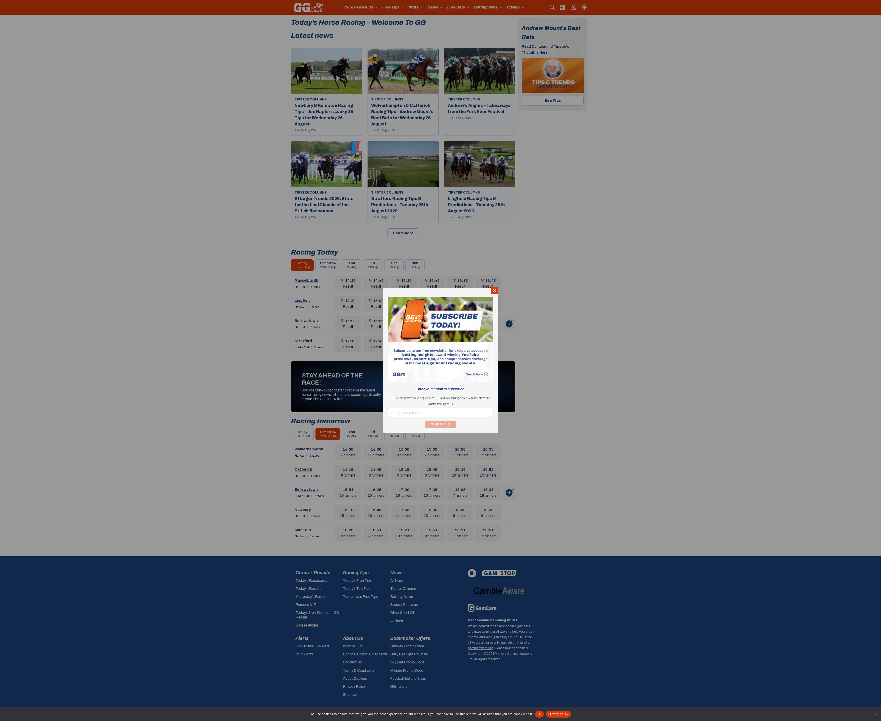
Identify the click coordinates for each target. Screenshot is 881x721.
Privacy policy (558, 714)
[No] (875, 714)
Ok (540, 714)
